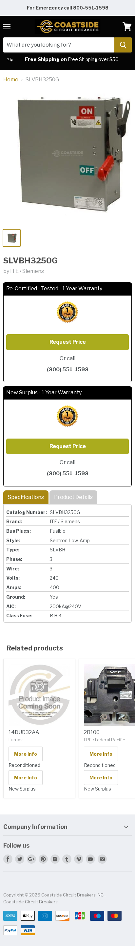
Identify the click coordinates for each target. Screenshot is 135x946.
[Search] (123, 44)
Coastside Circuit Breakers (30, 901)
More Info (25, 754)
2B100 (92, 732)
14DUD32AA (24, 732)
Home (10, 80)
